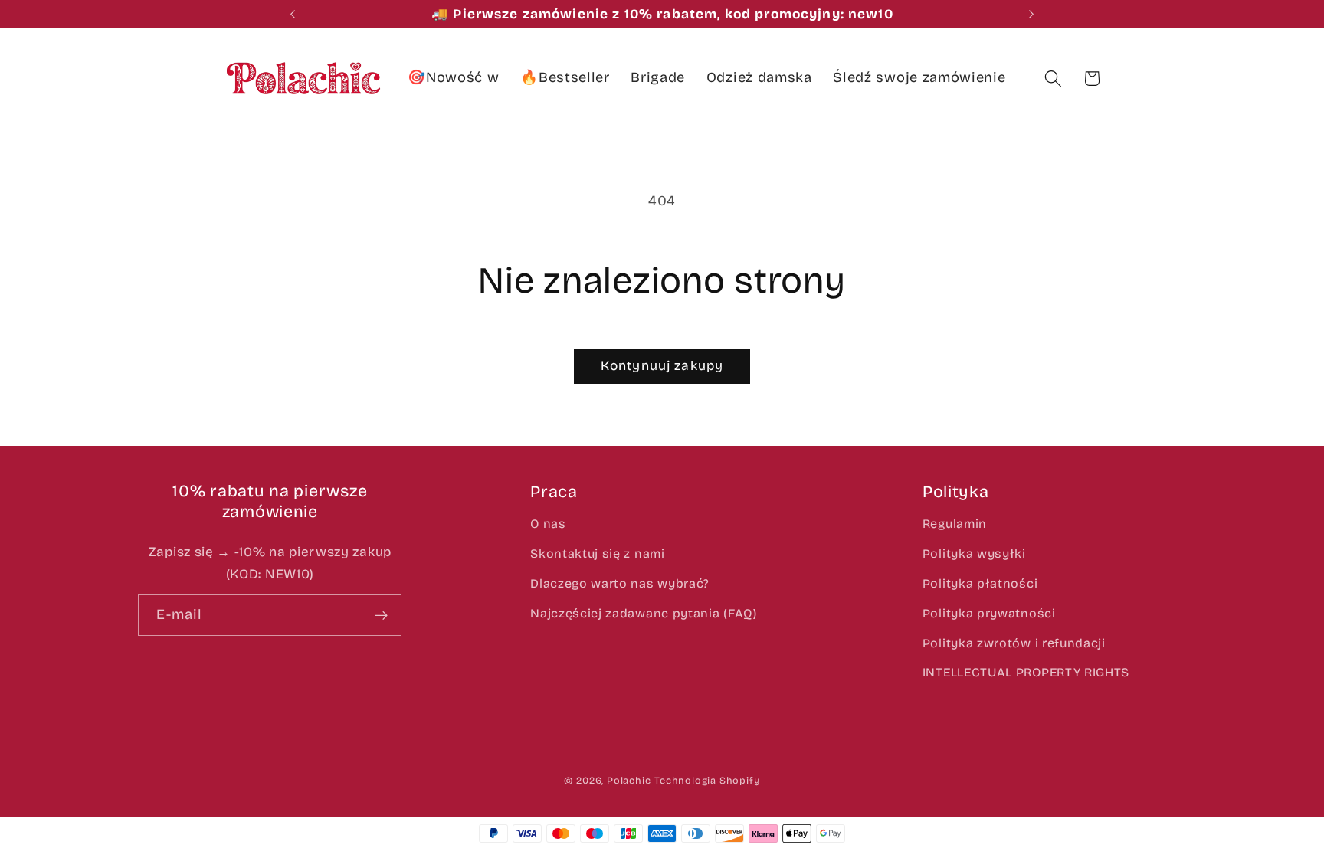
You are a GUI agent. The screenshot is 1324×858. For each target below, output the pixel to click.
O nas (547, 523)
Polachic (629, 780)
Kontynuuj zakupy (662, 366)
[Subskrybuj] (381, 615)
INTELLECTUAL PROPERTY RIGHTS (1026, 672)
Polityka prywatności (989, 613)
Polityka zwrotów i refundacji (1014, 643)
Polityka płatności (980, 583)
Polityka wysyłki (974, 553)
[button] (1053, 78)
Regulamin (955, 523)
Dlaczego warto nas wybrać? (620, 583)
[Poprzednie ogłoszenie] (293, 14)
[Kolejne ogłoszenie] (1031, 14)
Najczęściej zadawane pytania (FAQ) (643, 613)
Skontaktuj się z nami (597, 553)
